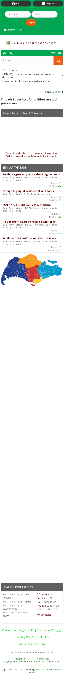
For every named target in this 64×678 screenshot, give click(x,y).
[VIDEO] (41, 605)
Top (44, 644)
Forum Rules (44, 614)
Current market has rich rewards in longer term (32, 153)
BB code (42, 594)
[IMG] (40, 602)
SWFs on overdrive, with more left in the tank (31, 156)
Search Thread (31, 113)
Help (16, 4)
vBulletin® (32, 658)
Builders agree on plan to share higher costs (31, 174)
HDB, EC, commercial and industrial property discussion (28, 75)
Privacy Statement (28, 644)
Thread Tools (10, 113)
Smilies (41, 598)
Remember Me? (14, 30)
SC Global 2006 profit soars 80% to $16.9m (29, 238)
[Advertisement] (32, 433)
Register (48, 4)
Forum (13, 70)
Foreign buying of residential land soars (28, 191)
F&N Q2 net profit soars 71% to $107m (27, 205)
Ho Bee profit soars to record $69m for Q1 (29, 221)
